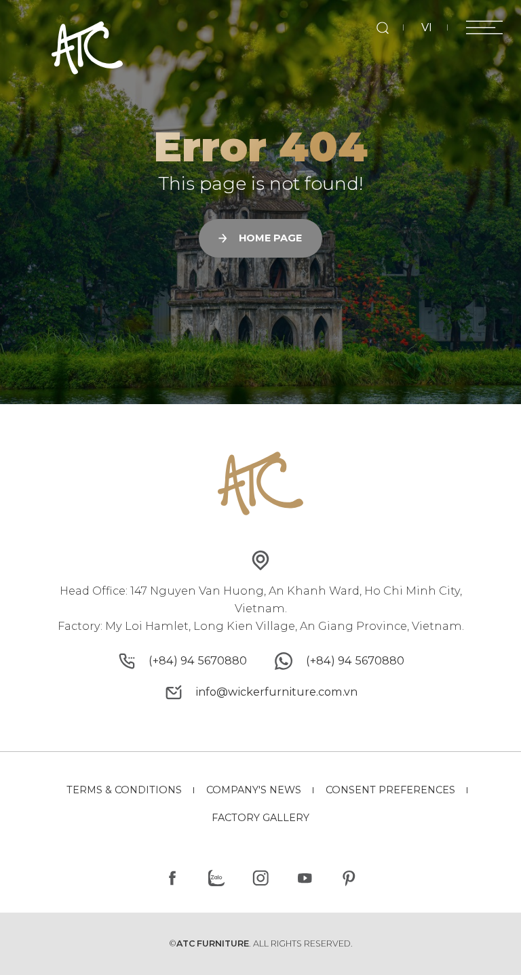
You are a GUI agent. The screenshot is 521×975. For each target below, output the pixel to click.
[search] (382, 27)
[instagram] (261, 878)
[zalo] (217, 878)
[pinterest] (348, 878)
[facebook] (173, 878)
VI (426, 27)
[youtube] (304, 878)
